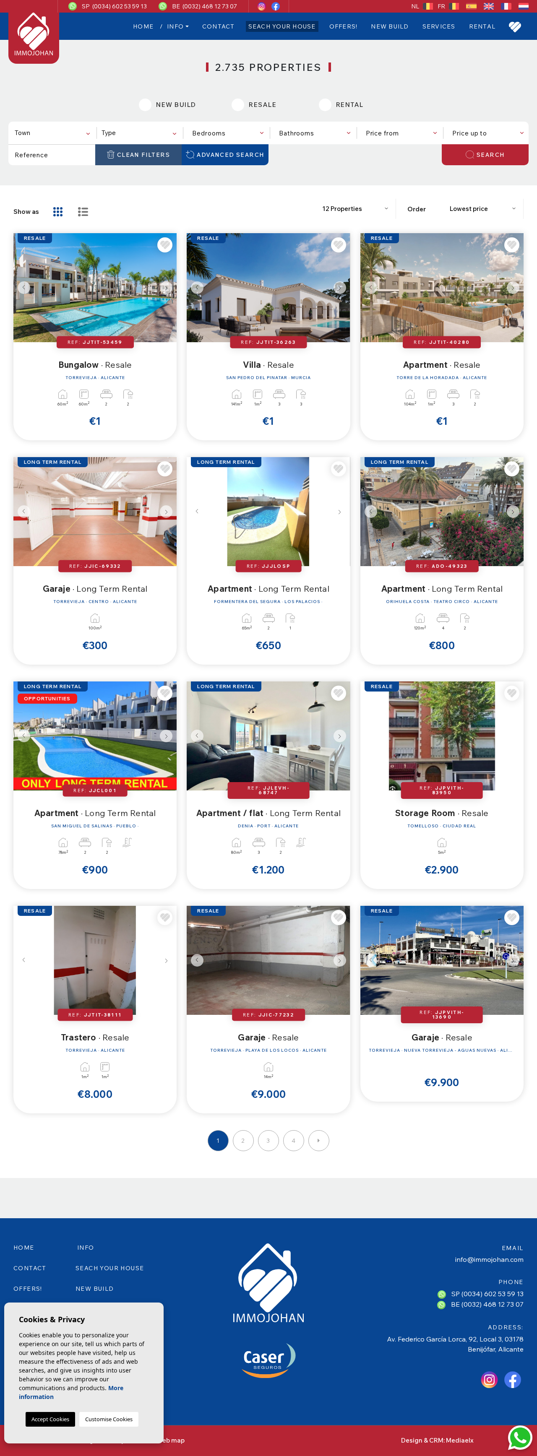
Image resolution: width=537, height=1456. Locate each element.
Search (491, 155)
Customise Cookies (109, 1419)
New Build (390, 26)
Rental (482, 26)
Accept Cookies (50, 1419)
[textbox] (53, 133)
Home (143, 26)
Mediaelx (460, 1440)
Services (439, 26)
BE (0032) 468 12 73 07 (204, 6)
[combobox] (51, 133)
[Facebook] (275, 6)
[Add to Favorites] (164, 244)
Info (175, 26)
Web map (170, 1440)
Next (168, 287)
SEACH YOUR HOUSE (282, 26)
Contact (218, 26)
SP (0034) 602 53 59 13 (114, 6)
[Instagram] (262, 6)
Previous (21, 287)
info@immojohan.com (489, 1259)
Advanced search (230, 155)
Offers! (343, 26)
